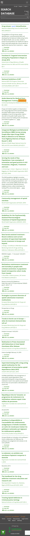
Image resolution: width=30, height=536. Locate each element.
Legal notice (25, 519)
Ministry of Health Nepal (8, 143)
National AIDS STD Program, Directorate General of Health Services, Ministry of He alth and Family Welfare (14, 84)
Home (3, 519)
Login (16, 6)
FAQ (9, 520)
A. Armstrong (5, 169)
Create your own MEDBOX (12, 516)
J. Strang (4, 245)
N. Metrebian (18, 245)
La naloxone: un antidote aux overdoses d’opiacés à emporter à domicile (14, 455)
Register (20, 6)
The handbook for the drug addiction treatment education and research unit (14, 478)
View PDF (6, 49)
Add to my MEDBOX (8, 51)
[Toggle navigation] (27, 2)
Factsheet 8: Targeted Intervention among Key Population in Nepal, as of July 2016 (14, 58)
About (14, 520)
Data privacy (16, 519)
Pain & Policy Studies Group (9, 433)
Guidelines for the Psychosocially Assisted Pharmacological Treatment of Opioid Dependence (14, 217)
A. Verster (24, 169)
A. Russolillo (5, 275)
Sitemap (19, 520)
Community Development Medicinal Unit (13, 103)
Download (6, 47)
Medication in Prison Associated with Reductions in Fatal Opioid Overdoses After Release (13, 344)
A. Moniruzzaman (13, 275)
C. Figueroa (18, 169)
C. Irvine (12, 169)
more (25, 45)
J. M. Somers (22, 275)
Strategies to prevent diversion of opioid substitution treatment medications (14, 297)
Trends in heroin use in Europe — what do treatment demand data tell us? (14, 321)
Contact (9, 519)
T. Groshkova (10, 245)
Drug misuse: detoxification (14, 26)
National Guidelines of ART (11, 79)
